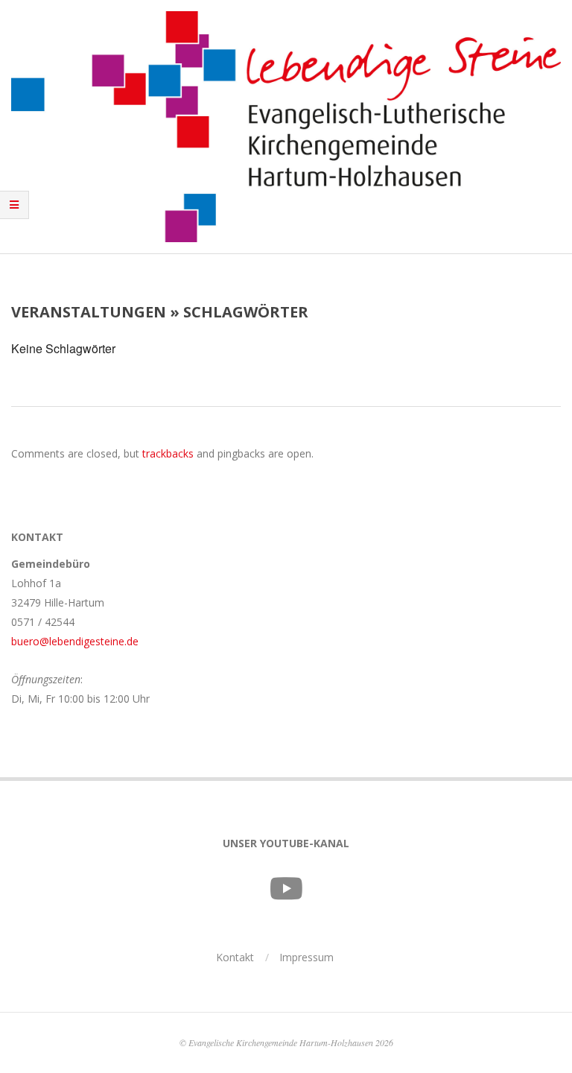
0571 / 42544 (42, 622)
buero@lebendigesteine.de (75, 641)
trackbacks (168, 453)
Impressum (306, 957)
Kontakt (235, 957)
